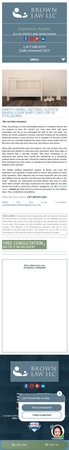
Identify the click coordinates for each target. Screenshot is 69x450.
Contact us (14, 189)
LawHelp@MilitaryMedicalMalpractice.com (21, 205)
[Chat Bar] (34, 445)
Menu (34, 59)
